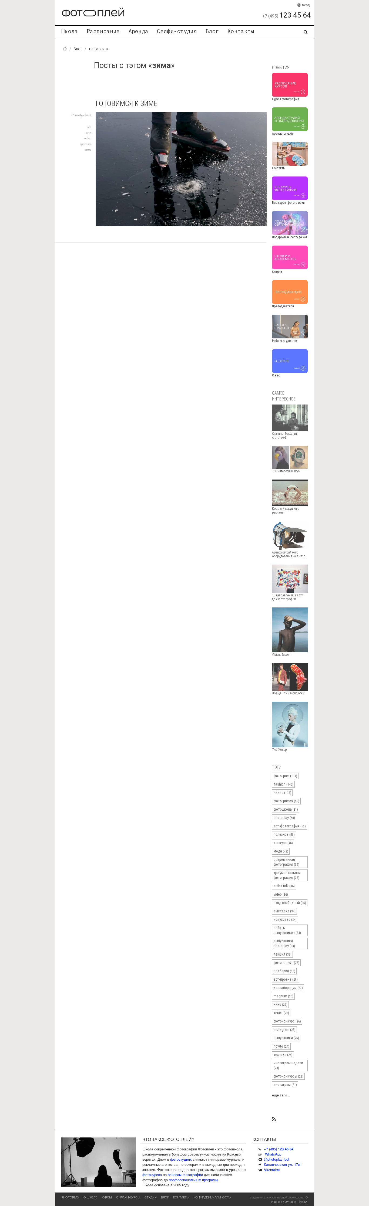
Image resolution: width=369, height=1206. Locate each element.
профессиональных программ (193, 1179)
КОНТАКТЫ (181, 1197)
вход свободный (290, 903)
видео (87, 138)
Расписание (103, 31)
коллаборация (288, 988)
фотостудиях (181, 1159)
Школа (69, 31)
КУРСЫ (107, 1197)
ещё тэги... (281, 1095)
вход (305, 4)
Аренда (139, 31)
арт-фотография (290, 826)
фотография (286, 801)
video (281, 894)
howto (281, 1046)
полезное (284, 834)
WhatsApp (273, 1154)
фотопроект (286, 962)
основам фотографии (185, 1174)
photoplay (284, 818)
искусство (285, 919)
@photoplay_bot (276, 1159)
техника (283, 1054)
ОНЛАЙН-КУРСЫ (128, 1197)
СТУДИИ (151, 1197)
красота (85, 143)
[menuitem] (69, 32)
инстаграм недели (288, 1065)
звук (88, 132)
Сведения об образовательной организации (277, 1197)
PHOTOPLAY (70, 1197)
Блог (212, 31)
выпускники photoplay (284, 943)
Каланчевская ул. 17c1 (283, 1164)
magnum (283, 996)
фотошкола (286, 809)
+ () (278, 1148)
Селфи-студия (177, 31)
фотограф (285, 776)
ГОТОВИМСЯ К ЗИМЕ (126, 103)
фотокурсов (152, 1174)
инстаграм (285, 1084)
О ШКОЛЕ (90, 1197)
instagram (285, 1029)
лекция (282, 954)
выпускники (286, 1038)
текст (281, 1013)
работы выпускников (287, 930)
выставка (285, 911)
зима (88, 149)
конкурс (283, 843)
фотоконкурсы (288, 1076)
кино (280, 1004)
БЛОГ (165, 1197)
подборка (284, 971)
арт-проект (286, 979)
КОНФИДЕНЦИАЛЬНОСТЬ (212, 1197)
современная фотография (286, 862)
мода (281, 851)
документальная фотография (287, 875)
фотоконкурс (287, 1021)
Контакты (240, 31)
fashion (283, 784)
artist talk (284, 886)
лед (89, 126)
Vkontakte (272, 1169)
